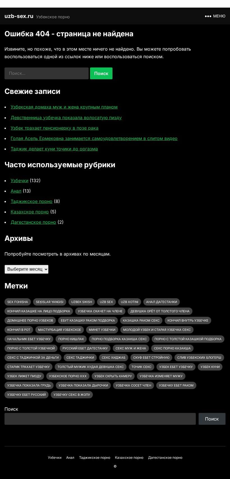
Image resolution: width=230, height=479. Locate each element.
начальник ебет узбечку (28, 339)
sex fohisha (17, 302)
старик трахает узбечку (28, 367)
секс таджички (80, 358)
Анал (16, 191)
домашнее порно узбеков (30, 320)
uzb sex (106, 302)
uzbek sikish (81, 302)
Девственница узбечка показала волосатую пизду (66, 117)
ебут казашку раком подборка (88, 320)
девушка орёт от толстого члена (160, 311)
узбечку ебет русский (26, 395)
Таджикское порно (31, 201)
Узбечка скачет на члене (100, 311)
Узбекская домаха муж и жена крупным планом (64, 107)
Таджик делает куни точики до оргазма (54, 149)
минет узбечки (102, 330)
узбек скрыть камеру (113, 376)
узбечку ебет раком (176, 385)
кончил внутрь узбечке (187, 320)
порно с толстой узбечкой (31, 348)
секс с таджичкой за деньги (33, 358)
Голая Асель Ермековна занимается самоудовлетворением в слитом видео (94, 138)
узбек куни (210, 367)
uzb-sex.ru (18, 16)
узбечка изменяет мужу (161, 376)
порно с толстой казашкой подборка (188, 339)
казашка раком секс (141, 320)
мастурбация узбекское (59, 330)
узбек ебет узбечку (176, 367)
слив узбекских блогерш (199, 358)
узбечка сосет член (133, 385)
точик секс (141, 367)
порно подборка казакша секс (119, 339)
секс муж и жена (131, 348)
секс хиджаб (113, 358)
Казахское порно (30, 211)
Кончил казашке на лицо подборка (38, 311)
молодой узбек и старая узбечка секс (157, 330)
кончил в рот (18, 330)
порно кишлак (71, 339)
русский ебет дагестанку (85, 348)
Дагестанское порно (33, 222)
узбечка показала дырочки (83, 385)
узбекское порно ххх (68, 376)
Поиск (11, 409)
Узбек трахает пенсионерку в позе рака (54, 128)
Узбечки (19, 180)
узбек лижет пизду (24, 376)
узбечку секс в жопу (72, 395)
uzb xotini (129, 302)
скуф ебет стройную (151, 358)
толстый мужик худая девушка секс (91, 367)
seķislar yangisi (49, 302)
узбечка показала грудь (29, 385)
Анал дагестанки (161, 302)
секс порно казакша (172, 348)
